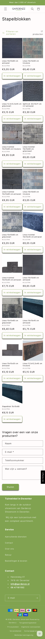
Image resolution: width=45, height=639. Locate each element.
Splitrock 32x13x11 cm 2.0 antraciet (32, 105)
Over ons (9, 549)
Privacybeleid (13, 627)
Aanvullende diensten (15, 537)
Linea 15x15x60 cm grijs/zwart (10, 322)
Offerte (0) (43, 477)
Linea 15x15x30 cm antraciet (10, 364)
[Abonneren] (37, 598)
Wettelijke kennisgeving (23, 635)
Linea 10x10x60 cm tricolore (31, 193)
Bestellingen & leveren (16, 561)
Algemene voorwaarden (30, 627)
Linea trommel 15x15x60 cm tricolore (11, 148)
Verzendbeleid (15, 631)
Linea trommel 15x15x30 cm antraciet (11, 279)
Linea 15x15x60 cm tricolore (31, 62)
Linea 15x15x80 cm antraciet (31, 279)
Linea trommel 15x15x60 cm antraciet (11, 193)
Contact (9, 543)
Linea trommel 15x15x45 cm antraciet (32, 236)
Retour (8, 555)
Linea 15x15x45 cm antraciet (31, 322)
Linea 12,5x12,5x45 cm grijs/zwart (12, 105)
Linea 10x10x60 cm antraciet (10, 62)
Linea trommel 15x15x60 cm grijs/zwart (29, 149)
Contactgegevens (31, 631)
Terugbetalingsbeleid (27, 623)
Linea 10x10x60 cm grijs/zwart (10, 236)
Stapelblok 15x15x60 (11, 406)
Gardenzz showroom (21, 619)
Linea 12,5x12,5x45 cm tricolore (32, 364)
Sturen (10, 487)
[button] (5, 9)
